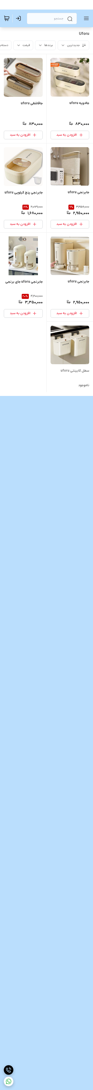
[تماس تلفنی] (8, 1070)
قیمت (26, 45)
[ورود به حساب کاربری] (19, 18)
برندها (48, 45)
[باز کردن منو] (85, 18)
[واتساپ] (8, 1081)
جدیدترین (73, 45)
